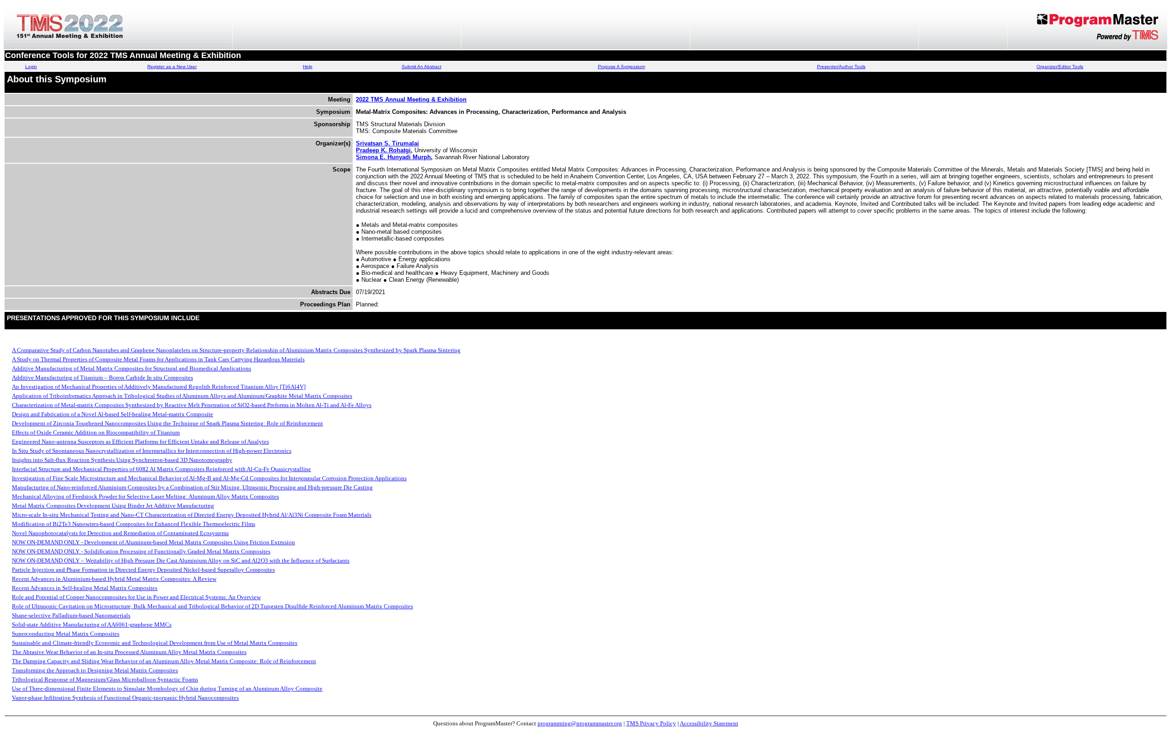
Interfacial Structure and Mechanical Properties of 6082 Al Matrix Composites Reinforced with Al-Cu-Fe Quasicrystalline (161, 469)
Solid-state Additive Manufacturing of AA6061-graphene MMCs (92, 624)
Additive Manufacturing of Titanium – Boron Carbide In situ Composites (102, 377)
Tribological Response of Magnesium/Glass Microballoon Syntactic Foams (105, 679)
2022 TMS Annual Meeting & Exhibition (411, 99)
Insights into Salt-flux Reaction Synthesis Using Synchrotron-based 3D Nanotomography (122, 459)
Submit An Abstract (421, 66)
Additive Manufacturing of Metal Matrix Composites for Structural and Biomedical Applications (131, 368)
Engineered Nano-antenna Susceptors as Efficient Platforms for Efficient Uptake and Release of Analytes (140, 441)
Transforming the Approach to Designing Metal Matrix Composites (95, 670)
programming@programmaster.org (579, 723)
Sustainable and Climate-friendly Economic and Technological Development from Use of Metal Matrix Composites (154, 642)
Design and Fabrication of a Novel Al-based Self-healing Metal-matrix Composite (112, 414)
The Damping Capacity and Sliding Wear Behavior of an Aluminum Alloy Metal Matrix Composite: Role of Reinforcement (164, 661)
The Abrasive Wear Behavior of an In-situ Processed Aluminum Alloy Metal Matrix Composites (129, 652)
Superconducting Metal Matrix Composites (65, 633)
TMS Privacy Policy (651, 723)
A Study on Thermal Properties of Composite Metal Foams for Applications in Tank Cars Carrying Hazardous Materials (158, 359)
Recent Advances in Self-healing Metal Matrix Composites (84, 588)
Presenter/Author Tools (841, 66)
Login (31, 66)
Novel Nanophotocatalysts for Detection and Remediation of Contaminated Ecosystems (120, 533)
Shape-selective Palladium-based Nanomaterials (71, 615)
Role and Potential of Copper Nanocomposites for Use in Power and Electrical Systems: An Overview (136, 597)
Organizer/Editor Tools (1060, 66)
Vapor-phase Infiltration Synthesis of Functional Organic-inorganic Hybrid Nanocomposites (125, 697)
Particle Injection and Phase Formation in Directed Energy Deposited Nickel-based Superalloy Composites (143, 569)
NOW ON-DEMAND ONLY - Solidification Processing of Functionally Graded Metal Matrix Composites (141, 551)
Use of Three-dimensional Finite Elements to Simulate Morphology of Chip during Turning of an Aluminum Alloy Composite (167, 688)
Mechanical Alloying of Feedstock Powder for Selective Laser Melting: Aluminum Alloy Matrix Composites (145, 496)
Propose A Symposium (621, 66)
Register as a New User (172, 66)
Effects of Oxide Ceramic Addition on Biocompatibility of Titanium (96, 432)
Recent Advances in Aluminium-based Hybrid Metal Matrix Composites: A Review (114, 578)
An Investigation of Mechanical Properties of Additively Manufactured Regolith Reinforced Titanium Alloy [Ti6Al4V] (159, 386)
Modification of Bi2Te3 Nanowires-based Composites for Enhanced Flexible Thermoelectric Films (133, 523)
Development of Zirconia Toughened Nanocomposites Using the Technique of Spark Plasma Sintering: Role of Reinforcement (167, 423)
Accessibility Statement (709, 723)
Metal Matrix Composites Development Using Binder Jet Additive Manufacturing (113, 505)
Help (307, 66)
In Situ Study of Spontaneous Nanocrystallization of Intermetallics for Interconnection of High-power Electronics (151, 450)
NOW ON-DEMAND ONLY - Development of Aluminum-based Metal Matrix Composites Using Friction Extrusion (153, 542)
